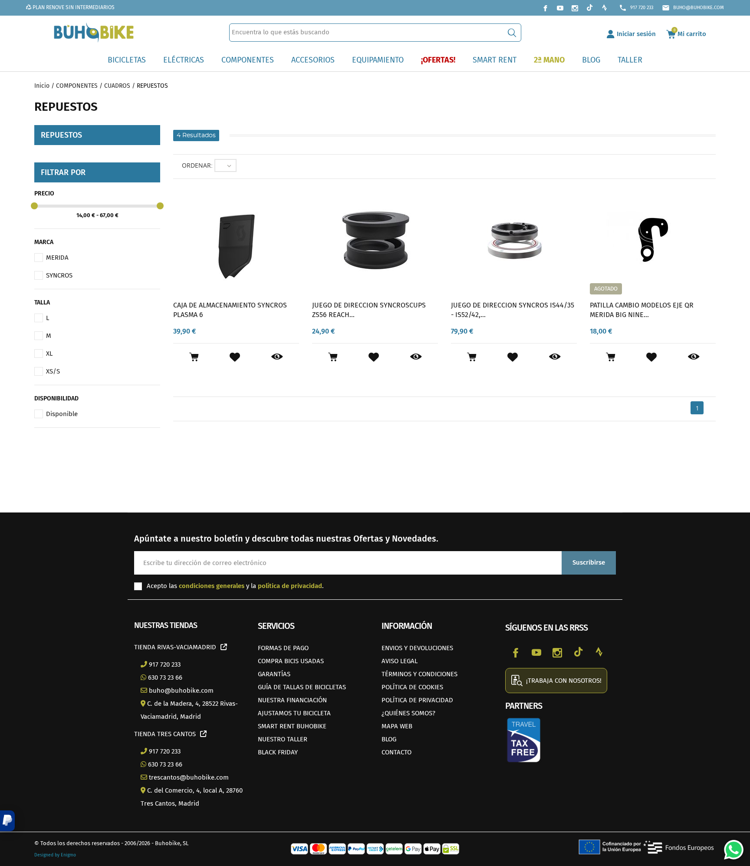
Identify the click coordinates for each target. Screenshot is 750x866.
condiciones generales (211, 586)
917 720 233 (636, 8)
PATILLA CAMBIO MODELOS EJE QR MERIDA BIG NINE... (642, 310)
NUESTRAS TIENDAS (165, 625)
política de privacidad (290, 586)
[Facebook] (545, 7)
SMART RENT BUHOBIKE (292, 726)
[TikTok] (589, 7)
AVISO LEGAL (400, 661)
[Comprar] (193, 357)
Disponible (62, 414)
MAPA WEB (397, 726)
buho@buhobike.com (693, 8)
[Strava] (604, 7)
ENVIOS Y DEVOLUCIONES (417, 648)
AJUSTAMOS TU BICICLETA (294, 713)
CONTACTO (396, 752)
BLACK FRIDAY (278, 752)
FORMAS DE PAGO (283, 648)
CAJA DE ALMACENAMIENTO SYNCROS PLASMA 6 (230, 310)
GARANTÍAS (274, 674)
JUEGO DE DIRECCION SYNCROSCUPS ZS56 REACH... (369, 310)
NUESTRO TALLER (282, 739)
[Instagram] (574, 7)
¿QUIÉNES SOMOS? (408, 713)
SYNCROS (59, 275)
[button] (7, 820)
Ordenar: (197, 165)
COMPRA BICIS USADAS (291, 661)
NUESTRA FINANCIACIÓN (292, 700)
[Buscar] (512, 32)
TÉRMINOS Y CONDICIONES (419, 674)
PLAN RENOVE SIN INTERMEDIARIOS (73, 7)
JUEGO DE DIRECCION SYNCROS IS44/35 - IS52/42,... (512, 310)
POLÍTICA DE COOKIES (412, 687)
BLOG (389, 739)
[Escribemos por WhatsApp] (730, 846)
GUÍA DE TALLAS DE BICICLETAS (302, 687)
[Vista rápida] (277, 357)
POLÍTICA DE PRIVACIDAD (417, 700)
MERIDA (57, 257)
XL (49, 353)
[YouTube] (559, 7)
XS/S (53, 371)
